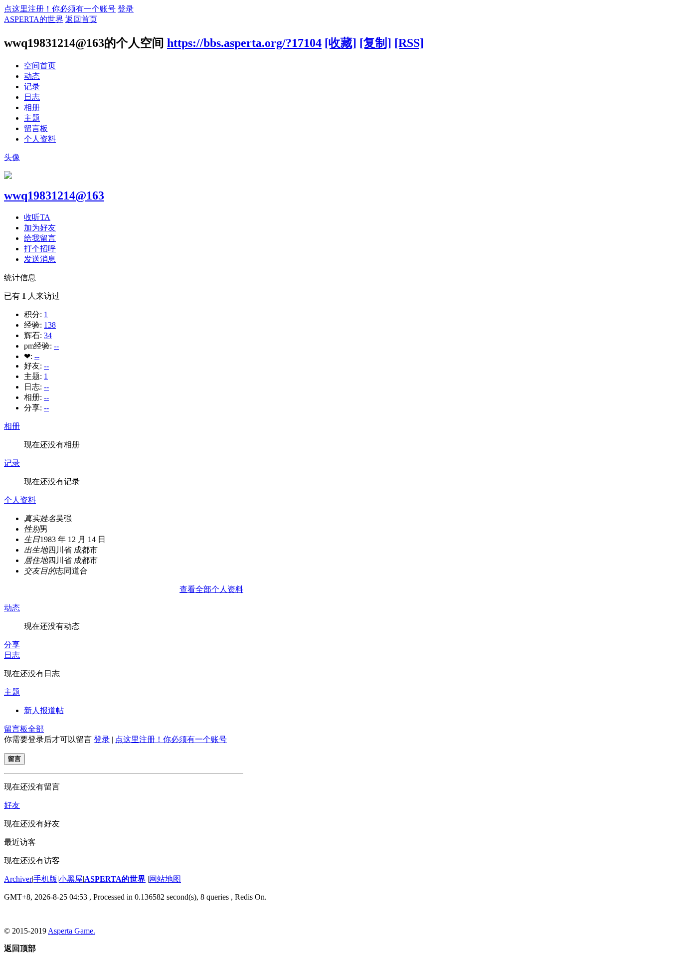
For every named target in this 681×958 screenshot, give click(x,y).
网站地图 (165, 879)
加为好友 (40, 227)
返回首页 (81, 19)
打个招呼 (40, 248)
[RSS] (409, 42)
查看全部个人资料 (211, 589)
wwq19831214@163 (54, 195)
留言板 (36, 128)
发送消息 (40, 259)
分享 (12, 644)
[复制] (375, 42)
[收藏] (340, 42)
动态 (32, 76)
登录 (126, 8)
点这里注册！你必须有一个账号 (60, 8)
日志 (32, 97)
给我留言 (40, 238)
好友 (12, 805)
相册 (32, 107)
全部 (36, 729)
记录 (32, 86)
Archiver (18, 879)
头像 (12, 157)
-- (56, 346)
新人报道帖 (44, 710)
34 (48, 335)
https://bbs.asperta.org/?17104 (244, 42)
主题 (32, 118)
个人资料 (40, 139)
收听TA (37, 217)
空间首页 (40, 65)
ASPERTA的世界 (33, 19)
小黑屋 (71, 879)
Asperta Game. (71, 931)
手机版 (45, 879)
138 (50, 325)
